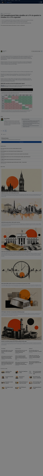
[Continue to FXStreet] (41, 2)
